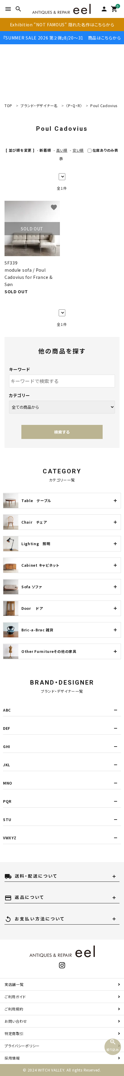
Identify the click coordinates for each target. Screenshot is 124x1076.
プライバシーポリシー (22, 1045)
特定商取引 (14, 1033)
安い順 (78, 150)
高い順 (61, 150)
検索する (62, 432)
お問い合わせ (16, 1021)
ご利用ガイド (15, 996)
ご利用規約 (14, 1008)
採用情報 (12, 1057)
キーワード (19, 369)
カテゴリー (19, 395)
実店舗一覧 (14, 984)
